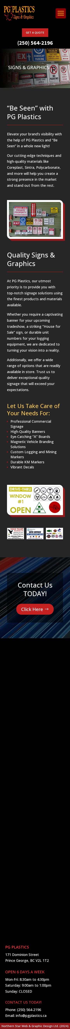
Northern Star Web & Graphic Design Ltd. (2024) (35, 1026)
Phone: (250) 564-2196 (23, 1009)
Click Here (32, 609)
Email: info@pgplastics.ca (25, 1015)
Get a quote (35, 32)
